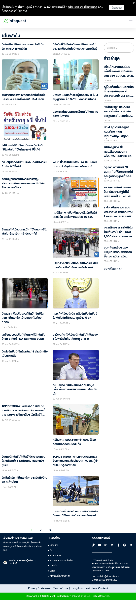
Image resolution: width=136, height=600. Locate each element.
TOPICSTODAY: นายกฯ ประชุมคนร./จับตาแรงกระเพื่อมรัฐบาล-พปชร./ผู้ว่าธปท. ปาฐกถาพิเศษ (75, 461)
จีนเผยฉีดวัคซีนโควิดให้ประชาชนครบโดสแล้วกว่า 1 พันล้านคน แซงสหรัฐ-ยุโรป (23, 461)
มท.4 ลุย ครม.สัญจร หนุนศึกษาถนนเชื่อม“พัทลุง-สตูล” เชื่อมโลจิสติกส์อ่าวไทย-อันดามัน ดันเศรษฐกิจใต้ (119, 136)
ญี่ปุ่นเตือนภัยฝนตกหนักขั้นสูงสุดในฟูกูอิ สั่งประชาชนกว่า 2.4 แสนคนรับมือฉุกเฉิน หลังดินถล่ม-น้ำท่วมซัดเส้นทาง (119, 96)
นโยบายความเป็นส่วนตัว (82, 6)
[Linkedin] (131, 545)
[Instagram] (105, 545)
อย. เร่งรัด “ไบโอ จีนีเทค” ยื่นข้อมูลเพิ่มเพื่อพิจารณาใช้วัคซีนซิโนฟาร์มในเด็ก (75, 389)
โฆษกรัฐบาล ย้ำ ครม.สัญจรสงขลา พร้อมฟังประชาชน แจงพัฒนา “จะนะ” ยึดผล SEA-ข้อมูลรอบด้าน (118, 156)
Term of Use (60, 588)
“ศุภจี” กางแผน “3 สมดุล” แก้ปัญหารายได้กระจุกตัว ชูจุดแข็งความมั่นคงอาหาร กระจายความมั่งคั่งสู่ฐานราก (119, 176)
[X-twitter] (112, 545)
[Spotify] (124, 545)
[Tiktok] (93, 545)
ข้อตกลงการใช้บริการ (14, 10)
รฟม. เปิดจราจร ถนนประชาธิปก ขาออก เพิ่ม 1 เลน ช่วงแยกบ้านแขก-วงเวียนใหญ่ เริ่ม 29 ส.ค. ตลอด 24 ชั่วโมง (119, 216)
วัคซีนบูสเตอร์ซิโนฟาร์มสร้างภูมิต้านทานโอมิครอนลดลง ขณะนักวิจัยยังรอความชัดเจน (23, 183)
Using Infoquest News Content (89, 588)
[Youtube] (99, 545)
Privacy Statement (39, 588)
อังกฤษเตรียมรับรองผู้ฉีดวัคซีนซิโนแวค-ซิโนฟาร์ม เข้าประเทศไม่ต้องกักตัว (23, 318)
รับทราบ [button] (117, 7)
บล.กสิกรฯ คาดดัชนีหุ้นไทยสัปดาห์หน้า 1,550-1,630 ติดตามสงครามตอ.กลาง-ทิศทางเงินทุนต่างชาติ (119, 236)
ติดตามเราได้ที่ (101, 538)
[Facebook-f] (118, 545)
